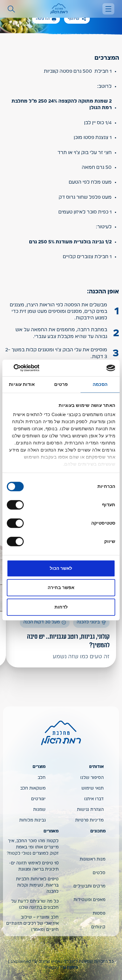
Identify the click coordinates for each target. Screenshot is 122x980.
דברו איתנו (94, 799)
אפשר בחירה (61, 587)
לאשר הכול (61, 568)
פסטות (99, 913)
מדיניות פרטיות (89, 820)
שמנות (39, 810)
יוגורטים (38, 799)
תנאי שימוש (92, 788)
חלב (42, 778)
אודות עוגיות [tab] (22, 384)
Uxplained (21, 962)
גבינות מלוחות (32, 820)
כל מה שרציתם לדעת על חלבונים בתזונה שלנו (35, 904)
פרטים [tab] (61, 384)
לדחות (61, 606)
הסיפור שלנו (92, 778)
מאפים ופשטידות (89, 900)
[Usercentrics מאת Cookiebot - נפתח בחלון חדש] (33, 368)
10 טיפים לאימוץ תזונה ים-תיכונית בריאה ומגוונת (34, 866)
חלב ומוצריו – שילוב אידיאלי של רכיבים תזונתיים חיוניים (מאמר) (32, 923)
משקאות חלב (33, 788)
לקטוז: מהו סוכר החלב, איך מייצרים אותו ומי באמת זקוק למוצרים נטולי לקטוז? (33, 847)
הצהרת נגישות (90, 810)
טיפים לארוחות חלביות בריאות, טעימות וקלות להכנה (37, 885)
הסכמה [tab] (100, 384)
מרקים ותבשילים (89, 886)
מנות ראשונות (92, 859)
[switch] (16, 505)
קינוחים (98, 927)
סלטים (99, 873)
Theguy (51, 968)
